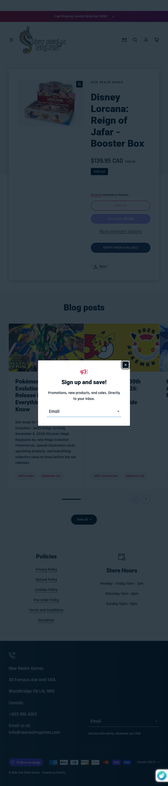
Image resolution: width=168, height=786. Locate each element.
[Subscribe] (118, 411)
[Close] (125, 364)
